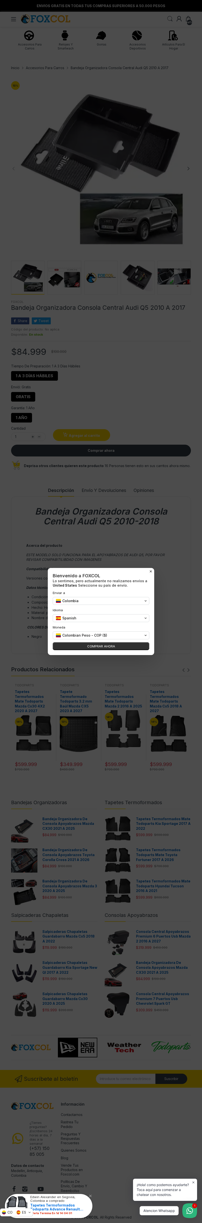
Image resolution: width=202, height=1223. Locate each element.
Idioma (58, 610)
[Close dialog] (150, 571)
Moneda (59, 627)
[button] (16, 1212)
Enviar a (59, 593)
